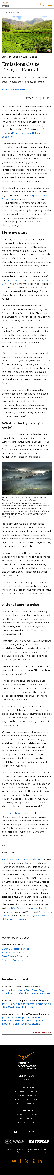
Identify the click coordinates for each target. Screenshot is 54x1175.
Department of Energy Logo (14, 1141)
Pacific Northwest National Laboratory (6, 4)
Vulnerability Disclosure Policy (27, 1099)
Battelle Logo (39, 1141)
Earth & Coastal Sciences (15, 949)
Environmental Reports (27, 1092)
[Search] (42, 4)
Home (5, 12)
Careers (27, 1084)
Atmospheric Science (13, 952)
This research (9, 813)
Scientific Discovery (12, 960)
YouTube (14, 1161)
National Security (27, 1122)
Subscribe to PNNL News (28, 1132)
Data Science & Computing (17, 956)
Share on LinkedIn (44, 98)
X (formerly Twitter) (27, 1161)
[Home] (27, 1060)
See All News (41, 1032)
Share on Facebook (36, 98)
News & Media (17, 12)
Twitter (29, 915)
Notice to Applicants (27, 1103)
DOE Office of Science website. (28, 908)
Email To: (48, 98)
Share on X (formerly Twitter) (40, 98)
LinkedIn (7, 919)
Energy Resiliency (27, 1118)
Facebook (39, 915)
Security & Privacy (27, 1095)
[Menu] (49, 4)
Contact (27, 1080)
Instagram (22, 919)
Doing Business (27, 1088)
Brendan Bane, (14, 89)
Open (49, 50)
